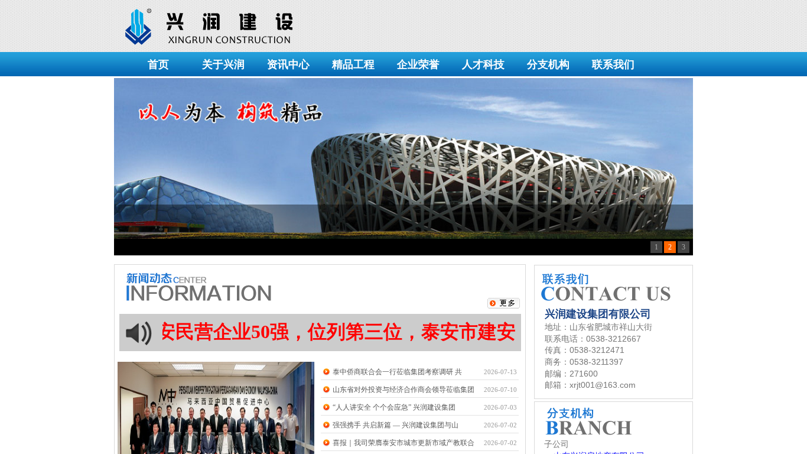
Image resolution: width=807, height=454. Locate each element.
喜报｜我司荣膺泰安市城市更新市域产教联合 (403, 443)
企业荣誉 (418, 64)
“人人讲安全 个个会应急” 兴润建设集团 (394, 407)
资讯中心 (288, 64)
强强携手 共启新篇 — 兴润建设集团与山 (395, 425)
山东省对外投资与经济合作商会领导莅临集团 (403, 389)
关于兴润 (223, 64)
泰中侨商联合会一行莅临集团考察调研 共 (397, 372)
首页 (158, 64)
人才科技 (483, 64)
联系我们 (613, 64)
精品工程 (353, 64)
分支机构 (548, 64)
